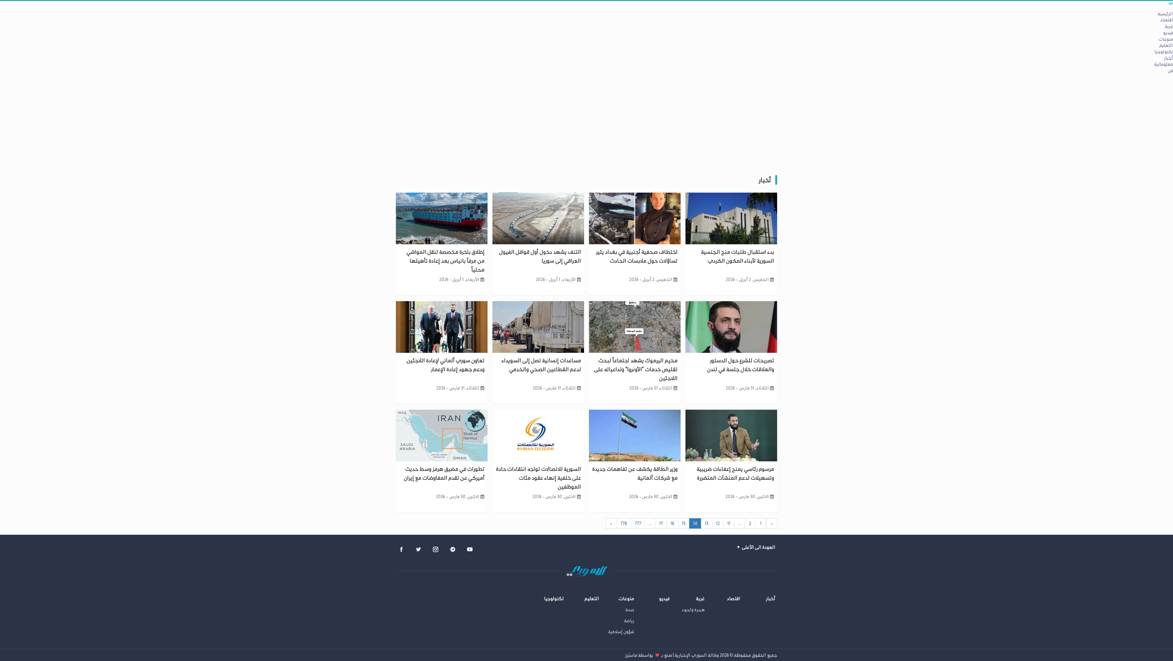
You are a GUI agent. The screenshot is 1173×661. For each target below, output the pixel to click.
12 (718, 523)
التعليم (1166, 45)
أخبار (1168, 58)
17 (661, 523)
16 (672, 523)
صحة (629, 609)
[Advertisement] (586, 121)
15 (683, 523)
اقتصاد (1166, 20)
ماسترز (631, 655)
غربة (1169, 26)
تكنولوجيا (1163, 51)
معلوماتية (1163, 64)
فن (1170, 70)
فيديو (1168, 32)
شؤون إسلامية (621, 631)
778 (623, 523)
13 (706, 523)
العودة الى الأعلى (758, 547)
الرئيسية (1165, 14)
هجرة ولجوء (693, 609)
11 (728, 523)
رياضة (629, 620)
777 (638, 523)
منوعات (1166, 39)
